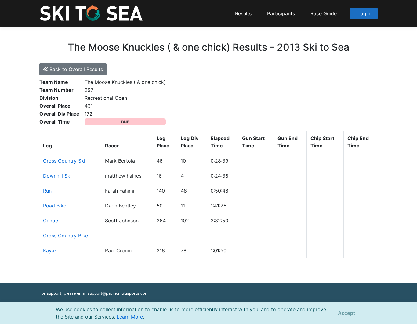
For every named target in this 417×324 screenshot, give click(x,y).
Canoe (50, 221)
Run (47, 191)
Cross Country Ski (64, 161)
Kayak (50, 250)
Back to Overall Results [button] (75, 69)
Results (243, 13)
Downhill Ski (57, 176)
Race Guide (323, 13)
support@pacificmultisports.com (118, 293)
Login (363, 13)
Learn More (130, 317)
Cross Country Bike (65, 235)
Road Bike (54, 206)
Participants (281, 13)
